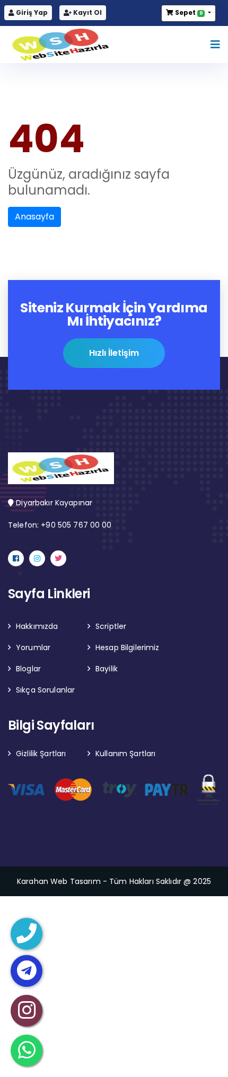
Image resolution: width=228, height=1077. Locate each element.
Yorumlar (33, 647)
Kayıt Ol (87, 12)
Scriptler (110, 626)
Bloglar (28, 668)
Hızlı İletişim (114, 353)
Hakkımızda (37, 626)
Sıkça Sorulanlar (45, 690)
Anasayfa (34, 217)
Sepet (188, 12)
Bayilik (106, 668)
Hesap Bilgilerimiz (127, 647)
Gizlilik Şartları (41, 753)
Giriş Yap (31, 12)
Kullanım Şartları (125, 753)
